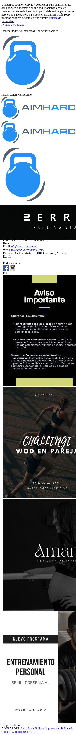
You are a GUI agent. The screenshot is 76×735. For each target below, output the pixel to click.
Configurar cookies (47, 30)
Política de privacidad (47, 728)
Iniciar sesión (9, 94)
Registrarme (25, 94)
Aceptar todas (27, 30)
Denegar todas (9, 30)
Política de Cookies (12, 24)
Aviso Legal (27, 728)
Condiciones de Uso (23, 731)
